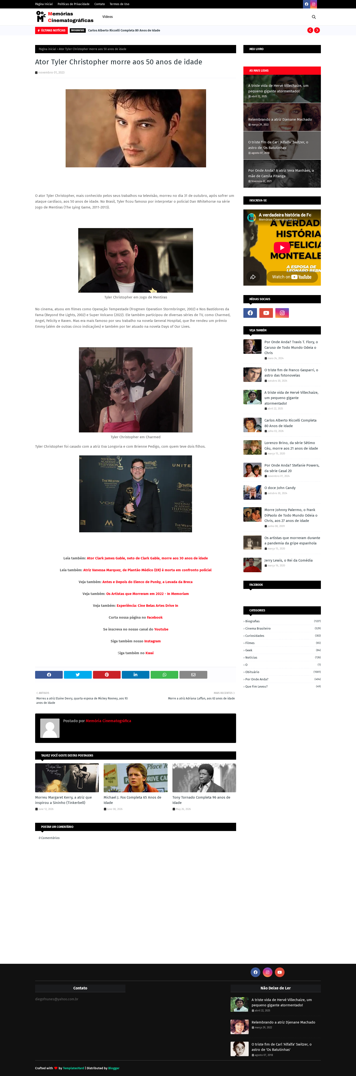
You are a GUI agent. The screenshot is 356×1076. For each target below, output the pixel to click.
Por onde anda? (283, 679)
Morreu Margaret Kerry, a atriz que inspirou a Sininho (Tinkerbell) (63, 800)
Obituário (283, 672)
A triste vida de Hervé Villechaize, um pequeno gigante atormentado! (278, 88)
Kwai (150, 653)
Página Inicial (44, 4)
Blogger (113, 1068)
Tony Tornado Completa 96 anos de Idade (201, 800)
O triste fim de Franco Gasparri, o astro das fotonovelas (291, 373)
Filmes (283, 643)
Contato (99, 4)
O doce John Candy (279, 488)
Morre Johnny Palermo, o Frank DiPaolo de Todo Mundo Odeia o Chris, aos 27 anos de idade (290, 515)
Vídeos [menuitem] (107, 17)
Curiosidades (283, 636)
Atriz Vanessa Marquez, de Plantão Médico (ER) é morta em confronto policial (146, 570)
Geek (283, 650)
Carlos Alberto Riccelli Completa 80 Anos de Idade (124, 30)
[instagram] (313, 4)
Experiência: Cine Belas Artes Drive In (147, 605)
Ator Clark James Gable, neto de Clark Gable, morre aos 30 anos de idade (147, 558)
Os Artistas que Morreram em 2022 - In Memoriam (147, 594)
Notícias (283, 657)
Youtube (161, 629)
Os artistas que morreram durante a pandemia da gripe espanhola (292, 541)
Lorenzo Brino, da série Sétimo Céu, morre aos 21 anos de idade (291, 446)
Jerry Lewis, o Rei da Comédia (288, 560)
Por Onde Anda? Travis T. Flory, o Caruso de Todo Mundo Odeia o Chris (291, 347)
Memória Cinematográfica (108, 721)
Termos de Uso (119, 4)
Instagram (152, 641)
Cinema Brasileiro (283, 628)
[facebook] (306, 4)
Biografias (283, 621)
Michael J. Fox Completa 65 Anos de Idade (132, 800)
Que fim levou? (283, 686)
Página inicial (47, 49)
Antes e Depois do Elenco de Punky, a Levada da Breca (147, 582)
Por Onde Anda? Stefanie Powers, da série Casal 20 (291, 468)
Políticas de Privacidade (74, 4)
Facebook (155, 617)
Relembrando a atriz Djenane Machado (280, 119)
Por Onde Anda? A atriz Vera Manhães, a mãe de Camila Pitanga (281, 173)
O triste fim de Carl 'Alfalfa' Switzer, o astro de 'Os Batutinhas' (278, 145)
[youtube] (266, 313)
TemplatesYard (73, 1068)
